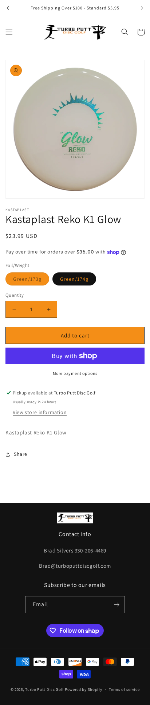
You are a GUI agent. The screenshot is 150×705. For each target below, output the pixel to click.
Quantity (14, 295)
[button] (9, 32)
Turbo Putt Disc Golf (44, 689)
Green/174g (74, 279)
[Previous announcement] (8, 8)
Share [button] (20, 454)
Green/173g (31, 280)
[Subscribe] (116, 604)
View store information (40, 412)
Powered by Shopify (83, 689)
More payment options (75, 373)
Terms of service (124, 689)
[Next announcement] (142, 8)
